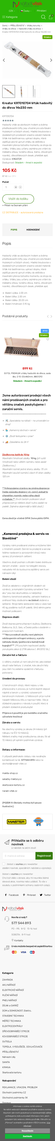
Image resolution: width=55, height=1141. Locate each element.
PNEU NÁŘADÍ (9, 1000)
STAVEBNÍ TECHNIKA (13, 1015)
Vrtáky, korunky (33, 25)
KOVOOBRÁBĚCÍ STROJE (15, 1036)
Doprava (6, 1102)
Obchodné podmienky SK (15, 1097)
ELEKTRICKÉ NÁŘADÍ (13, 990)
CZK (11, 11)
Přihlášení (41, 10)
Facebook (13, 895)
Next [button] (51, 60)
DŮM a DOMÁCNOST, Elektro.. (17, 1010)
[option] (27, 60)
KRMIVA (6, 1067)
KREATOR (17, 159)
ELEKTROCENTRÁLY (12, 1026)
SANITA (6, 1062)
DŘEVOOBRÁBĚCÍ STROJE (15, 1031)
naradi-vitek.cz (9, 791)
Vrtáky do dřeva (9, 29)
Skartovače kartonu (12, 1072)
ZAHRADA (7, 979)
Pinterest (31, 895)
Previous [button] (3, 60)
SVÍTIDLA (7, 1041)
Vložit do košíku (18, 198)
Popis (14, 229)
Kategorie (12, 17)
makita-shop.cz (10, 773)
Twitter (47, 895)
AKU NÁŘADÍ (8, 985)
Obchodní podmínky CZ (14, 1092)
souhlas (19, 864)
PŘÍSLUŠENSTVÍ (17, 25)
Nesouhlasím (27, 1131)
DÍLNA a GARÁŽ (10, 1005)
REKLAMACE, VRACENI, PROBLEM (19, 1087)
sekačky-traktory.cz (12, 779)
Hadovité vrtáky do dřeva (30, 29)
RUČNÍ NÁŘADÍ (10, 995)
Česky (26, 11)
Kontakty (18, 940)
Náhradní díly (8, 1057)
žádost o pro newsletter (22, 864)
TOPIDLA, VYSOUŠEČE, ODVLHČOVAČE (22, 1046)
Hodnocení (33, 229)
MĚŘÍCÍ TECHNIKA (11, 1021)
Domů (4, 25)
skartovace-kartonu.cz (13, 785)
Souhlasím (27, 1136)
